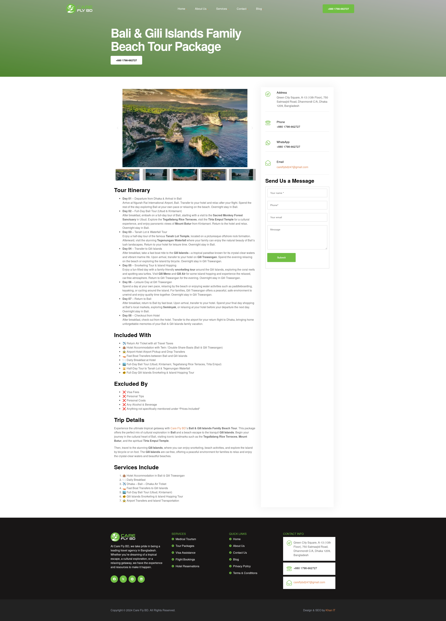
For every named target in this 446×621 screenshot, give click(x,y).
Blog (259, 9)
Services (221, 9)
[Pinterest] (132, 579)
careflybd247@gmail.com (292, 167)
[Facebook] (114, 579)
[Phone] (268, 122)
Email (280, 162)
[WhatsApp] (268, 142)
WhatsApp (283, 142)
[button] (117, 128)
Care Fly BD (178, 428)
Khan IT (330, 610)
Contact (241, 9)
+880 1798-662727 (338, 8)
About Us (200, 9)
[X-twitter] (123, 579)
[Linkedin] (141, 579)
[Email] (268, 162)
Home (181, 9)
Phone (281, 122)
